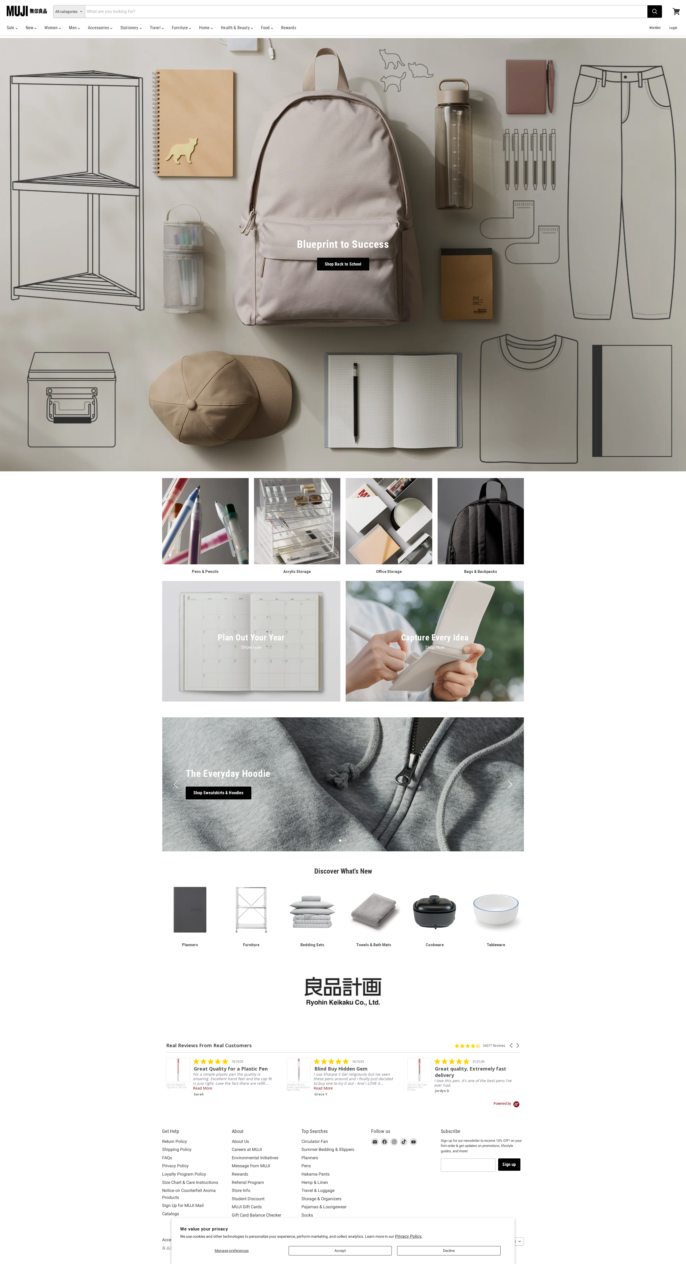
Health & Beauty (236, 27)
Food (266, 27)
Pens (306, 1165)
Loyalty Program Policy (184, 1174)
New (30, 27)
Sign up (509, 1164)
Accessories (99, 27)
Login (673, 28)
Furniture (180, 27)
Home (205, 27)
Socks (307, 1215)
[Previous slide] (177, 784)
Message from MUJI (251, 1165)
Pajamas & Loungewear (323, 1206)
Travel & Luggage (317, 1190)
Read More (323, 1092)
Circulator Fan (314, 1141)
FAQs (167, 1157)
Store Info (241, 1190)
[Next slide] (509, 784)
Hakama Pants (315, 1174)
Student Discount (248, 1198)
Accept (340, 1250)
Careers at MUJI (247, 1149)
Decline (449, 1250)
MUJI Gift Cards (247, 1206)
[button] (511, 1045)
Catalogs (170, 1213)
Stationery (130, 27)
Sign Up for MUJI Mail (183, 1205)
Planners (309, 1157)
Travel (156, 27)
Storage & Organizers (321, 1198)
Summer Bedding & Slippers (327, 1149)
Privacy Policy (175, 1165)
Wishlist (655, 28)
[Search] (654, 11)
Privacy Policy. (408, 1236)
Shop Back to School (343, 263)
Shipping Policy (177, 1149)
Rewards (288, 27)
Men (73, 27)
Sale (11, 27)
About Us (240, 1141)
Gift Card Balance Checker (256, 1215)
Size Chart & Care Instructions (190, 1182)
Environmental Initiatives (255, 1157)
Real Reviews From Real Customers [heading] (209, 1045)
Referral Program (248, 1182)
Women (51, 27)
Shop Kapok (343, 793)
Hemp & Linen (314, 1182)
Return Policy (174, 1141)
